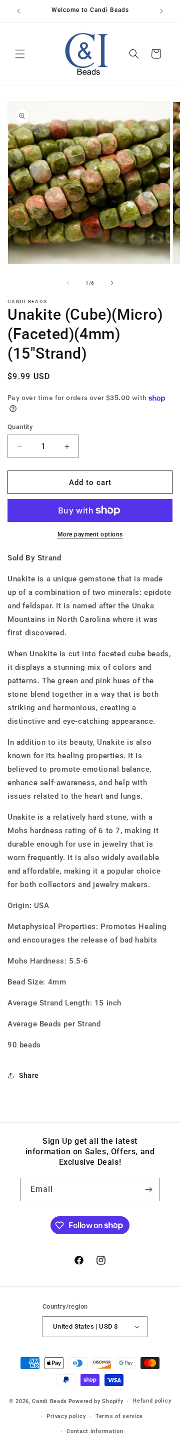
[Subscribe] (149, 1189)
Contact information (94, 1431)
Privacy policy (66, 1416)
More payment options (90, 534)
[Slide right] (112, 283)
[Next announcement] (161, 11)
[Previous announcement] (19, 11)
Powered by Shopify (96, 1401)
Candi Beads (49, 1401)
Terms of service (119, 1416)
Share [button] (29, 1075)
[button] (20, 54)
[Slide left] (68, 283)
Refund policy (152, 1401)
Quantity (20, 427)
